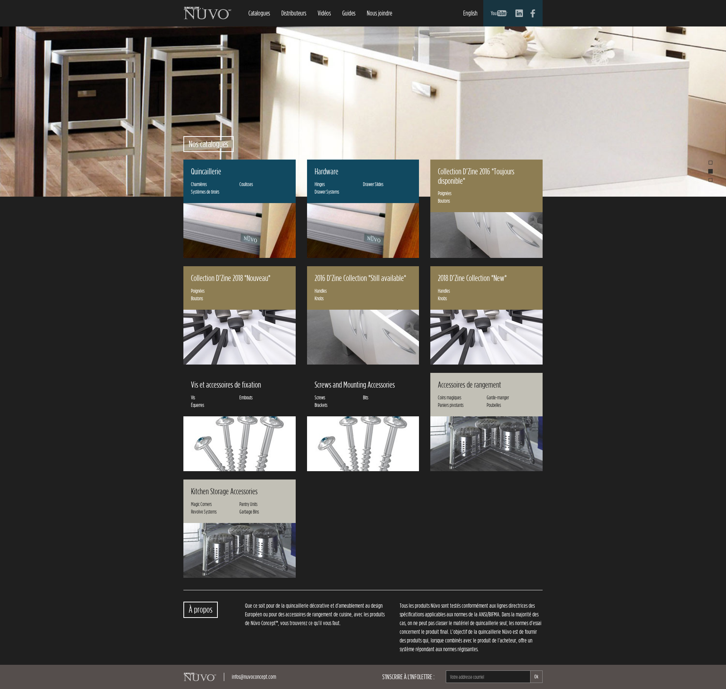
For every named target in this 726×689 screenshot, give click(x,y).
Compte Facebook (533, 13)
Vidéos (324, 13)
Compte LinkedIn (519, 13)
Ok (536, 676)
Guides (348, 13)
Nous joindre (379, 13)
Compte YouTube (499, 13)
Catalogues (259, 13)
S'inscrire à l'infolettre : (408, 676)
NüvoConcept (207, 13)
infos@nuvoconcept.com (254, 676)
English (470, 13)
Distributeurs (293, 13)
